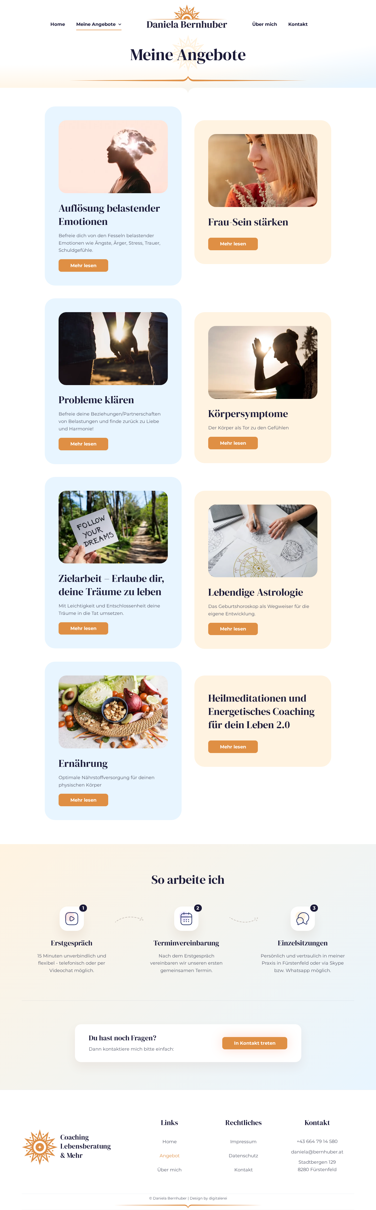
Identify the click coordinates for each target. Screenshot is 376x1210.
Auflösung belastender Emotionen (109, 214)
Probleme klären (96, 400)
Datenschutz (243, 1156)
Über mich (264, 24)
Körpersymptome (248, 413)
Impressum (243, 1141)
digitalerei (218, 1198)
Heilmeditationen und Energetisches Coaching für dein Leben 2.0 (261, 711)
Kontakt (298, 24)
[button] (83, 908)
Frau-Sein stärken (248, 222)
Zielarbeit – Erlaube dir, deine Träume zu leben (111, 584)
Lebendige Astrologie (255, 592)
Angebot (170, 1156)
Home (57, 24)
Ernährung (83, 763)
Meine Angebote (96, 24)
